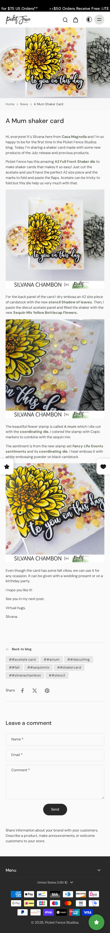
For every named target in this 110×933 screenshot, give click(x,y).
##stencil (57, 675)
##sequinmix (38, 667)
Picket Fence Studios (61, 922)
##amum (52, 659)
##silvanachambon (25, 675)
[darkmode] (88, 19)
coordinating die (34, 432)
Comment (20, 770)
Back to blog (22, 649)
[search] (65, 19)
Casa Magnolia (74, 137)
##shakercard (69, 667)
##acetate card (22, 659)
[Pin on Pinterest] (47, 690)
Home (10, 104)
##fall (14, 667)
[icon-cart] (75, 19)
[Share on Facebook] (22, 690)
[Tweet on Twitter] (34, 690)
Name (17, 739)
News (24, 104)
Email (17, 755)
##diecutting (78, 659)
